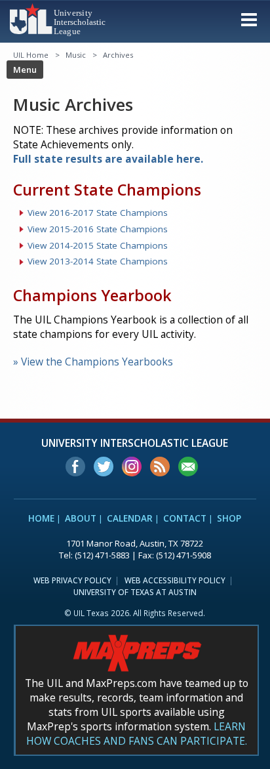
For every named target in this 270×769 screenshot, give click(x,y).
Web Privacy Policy (72, 580)
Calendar (130, 518)
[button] (249, 19)
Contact (184, 518)
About (80, 518)
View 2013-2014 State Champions (98, 261)
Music (76, 55)
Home (41, 518)
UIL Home (30, 55)
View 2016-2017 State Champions (98, 212)
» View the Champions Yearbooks (93, 361)
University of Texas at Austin (135, 592)
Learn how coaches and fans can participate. (136, 733)
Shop (229, 518)
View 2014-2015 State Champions (98, 245)
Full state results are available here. (108, 159)
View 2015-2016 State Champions (98, 229)
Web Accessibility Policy (175, 580)
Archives (118, 55)
